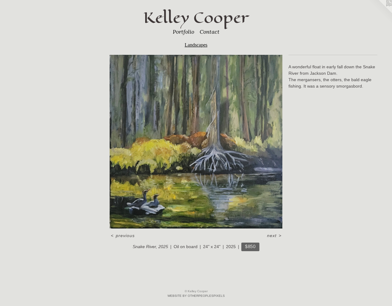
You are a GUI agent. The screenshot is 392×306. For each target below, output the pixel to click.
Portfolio (183, 31)
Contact (210, 31)
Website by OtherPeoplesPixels (196, 295)
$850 (250, 246)
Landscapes (196, 44)
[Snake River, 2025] (196, 142)
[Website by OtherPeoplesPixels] (380, 12)
